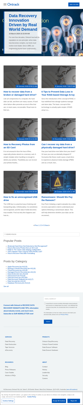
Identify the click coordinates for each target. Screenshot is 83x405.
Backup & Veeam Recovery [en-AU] (22, 268)
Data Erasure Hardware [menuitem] (50, 350)
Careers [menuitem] (45, 378)
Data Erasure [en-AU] (16, 276)
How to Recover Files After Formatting (21, 253)
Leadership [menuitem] (46, 372)
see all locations (72, 389)
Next (47, 225)
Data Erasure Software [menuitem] (49, 347)
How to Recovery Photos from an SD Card (23, 248)
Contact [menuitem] (44, 367)
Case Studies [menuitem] (9, 372)
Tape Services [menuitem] (9, 347)
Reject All (74, 401)
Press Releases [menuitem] (10, 369)
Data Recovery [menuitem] (10, 341)
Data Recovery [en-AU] (17, 277)
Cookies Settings (8, 401)
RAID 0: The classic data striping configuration (24, 250)
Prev (36, 225)
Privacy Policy (64, 314)
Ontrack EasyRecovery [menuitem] (50, 341)
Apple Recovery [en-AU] (17, 267)
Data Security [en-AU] (17, 281)
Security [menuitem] (45, 375)
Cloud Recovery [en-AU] (17, 270)
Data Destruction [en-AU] (18, 274)
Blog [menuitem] (6, 367)
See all (6, 286)
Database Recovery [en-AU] (19, 283)
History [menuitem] (44, 369)
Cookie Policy (31, 397)
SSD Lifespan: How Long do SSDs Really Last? (25, 251)
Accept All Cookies (59, 401)
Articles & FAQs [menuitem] (10, 375)
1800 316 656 (73, 4)
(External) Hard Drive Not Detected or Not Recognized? (27, 246)
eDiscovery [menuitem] (9, 350)
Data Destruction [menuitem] (10, 344)
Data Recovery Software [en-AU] (20, 279)
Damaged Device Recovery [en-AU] (22, 272)
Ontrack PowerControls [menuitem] (50, 344)
